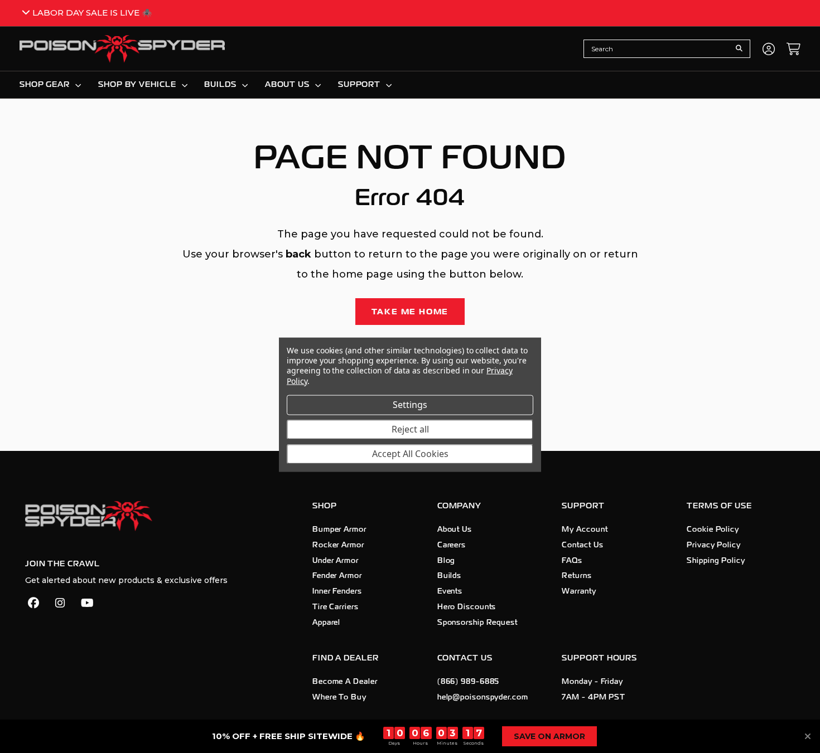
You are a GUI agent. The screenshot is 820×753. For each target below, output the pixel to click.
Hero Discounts (466, 607)
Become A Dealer (345, 681)
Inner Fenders (337, 591)
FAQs (572, 560)
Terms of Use (719, 506)
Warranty (579, 591)
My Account (584, 529)
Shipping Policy (716, 560)
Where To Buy (339, 697)
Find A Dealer (345, 658)
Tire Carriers (335, 607)
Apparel (326, 622)
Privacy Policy (714, 545)
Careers (451, 545)
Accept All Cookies (410, 453)
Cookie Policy (713, 529)
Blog (446, 560)
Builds (449, 575)
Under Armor (335, 560)
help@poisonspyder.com (482, 697)
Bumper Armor (339, 529)
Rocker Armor (338, 545)
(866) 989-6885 (468, 681)
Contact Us (582, 545)
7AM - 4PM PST (593, 697)
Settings (410, 404)
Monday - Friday (592, 681)
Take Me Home (410, 312)
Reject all (410, 428)
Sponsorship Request (477, 622)
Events (449, 591)
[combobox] (658, 48)
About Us (454, 529)
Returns (576, 575)
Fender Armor (337, 575)
